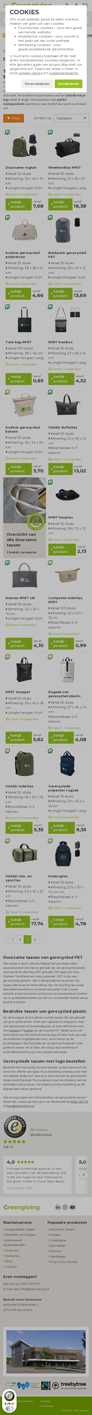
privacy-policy (31, 73)
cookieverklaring (63, 73)
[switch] (9, 1408)
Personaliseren (37, 84)
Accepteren (68, 84)
